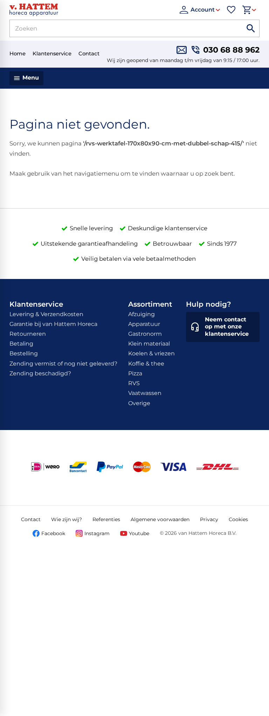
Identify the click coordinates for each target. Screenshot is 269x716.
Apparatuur (144, 324)
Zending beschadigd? (40, 373)
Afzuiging (141, 314)
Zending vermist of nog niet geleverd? (63, 363)
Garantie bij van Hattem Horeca (53, 324)
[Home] (91, 10)
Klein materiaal (149, 343)
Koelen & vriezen (151, 353)
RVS (134, 383)
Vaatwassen (144, 393)
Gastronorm (145, 333)
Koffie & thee (146, 363)
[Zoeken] (251, 28)
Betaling (21, 343)
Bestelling (23, 353)
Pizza (135, 373)
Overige (139, 403)
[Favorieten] (231, 10)
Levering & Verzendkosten (46, 314)
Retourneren (27, 333)
